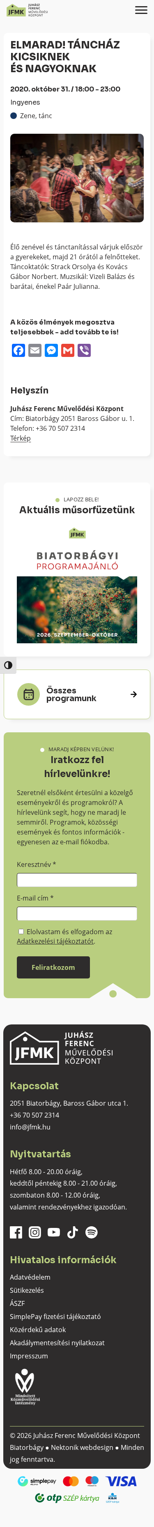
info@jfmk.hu (30, 1127)
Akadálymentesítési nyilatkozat (57, 1342)
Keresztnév (36, 864)
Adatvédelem (30, 1277)
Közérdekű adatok (38, 1329)
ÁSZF (17, 1303)
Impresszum (29, 1355)
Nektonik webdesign (82, 1447)
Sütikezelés (27, 1290)
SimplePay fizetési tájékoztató (55, 1316)
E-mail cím (35, 898)
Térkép (20, 438)
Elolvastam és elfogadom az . (64, 936)
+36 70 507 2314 (34, 1115)
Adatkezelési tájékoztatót (55, 941)
